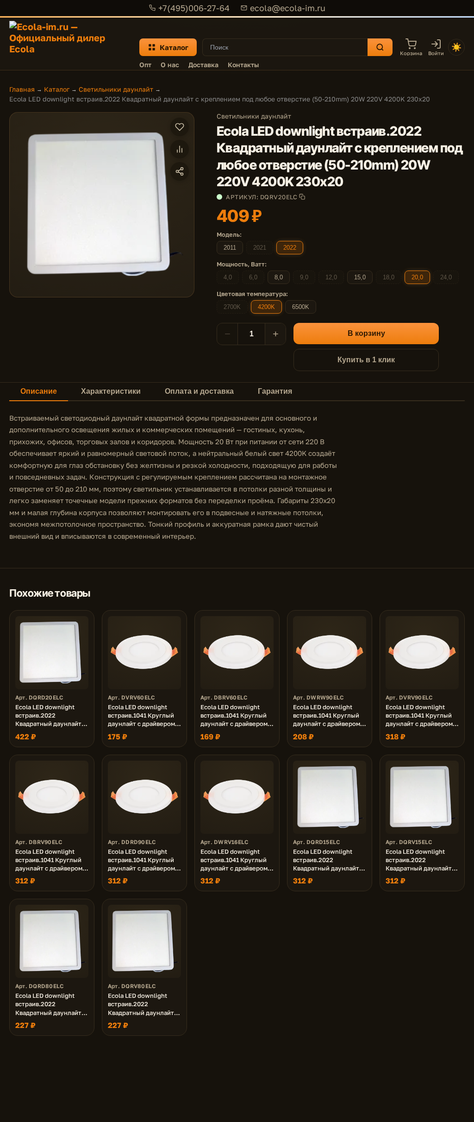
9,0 (304, 277)
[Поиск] (380, 47)
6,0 (253, 277)
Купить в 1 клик (366, 360)
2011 (230, 247)
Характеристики (111, 391)
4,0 (228, 277)
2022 (289, 247)
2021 (259, 247)
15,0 (360, 277)
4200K (266, 306)
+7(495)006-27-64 (194, 8)
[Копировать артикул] (302, 197)
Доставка (203, 65)
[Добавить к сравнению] (179, 149)
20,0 (417, 277)
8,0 (278, 277)
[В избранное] (179, 127)
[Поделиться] (179, 171)
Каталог (174, 47)
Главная (22, 89)
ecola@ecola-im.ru (287, 8)
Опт (145, 65)
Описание (38, 391)
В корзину (366, 333)
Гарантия (275, 391)
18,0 (388, 277)
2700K (232, 306)
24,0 (446, 277)
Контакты (243, 65)
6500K (300, 306)
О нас (170, 65)
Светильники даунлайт (116, 89)
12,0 (331, 277)
